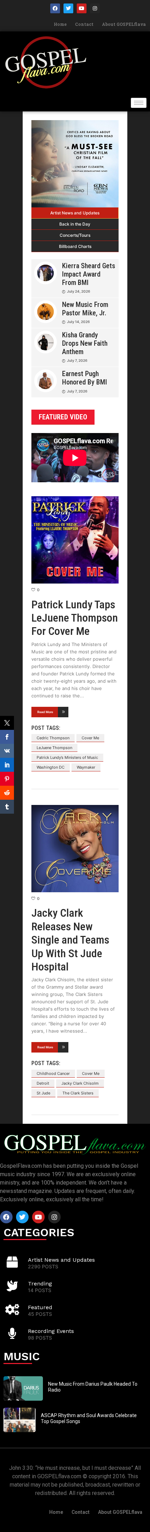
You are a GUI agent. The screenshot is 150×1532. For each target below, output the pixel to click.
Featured (40, 1307)
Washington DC (51, 767)
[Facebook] (55, 8)
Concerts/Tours (75, 235)
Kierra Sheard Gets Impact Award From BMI (88, 274)
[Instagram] (95, 8)
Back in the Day (74, 224)
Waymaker (86, 767)
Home (60, 24)
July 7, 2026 (77, 360)
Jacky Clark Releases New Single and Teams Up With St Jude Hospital (70, 939)
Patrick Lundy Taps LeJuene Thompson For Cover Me (74, 618)
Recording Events (51, 1331)
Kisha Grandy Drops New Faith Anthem (84, 343)
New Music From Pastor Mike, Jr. (85, 308)
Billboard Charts (75, 246)
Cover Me (90, 737)
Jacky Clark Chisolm (80, 1083)
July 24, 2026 (78, 291)
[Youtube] (82, 8)
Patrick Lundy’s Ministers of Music (67, 757)
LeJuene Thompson (54, 747)
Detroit (43, 1083)
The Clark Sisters (77, 1093)
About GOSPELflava (124, 24)
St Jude (43, 1093)
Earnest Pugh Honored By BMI (84, 377)
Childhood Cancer (53, 1073)
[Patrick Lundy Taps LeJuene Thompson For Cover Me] (75, 540)
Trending (40, 1283)
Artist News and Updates (74, 212)
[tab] (75, 213)
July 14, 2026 (78, 322)
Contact (84, 24)
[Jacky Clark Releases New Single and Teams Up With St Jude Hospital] (75, 848)
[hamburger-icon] (139, 103)
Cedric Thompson (53, 737)
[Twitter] (68, 8)
